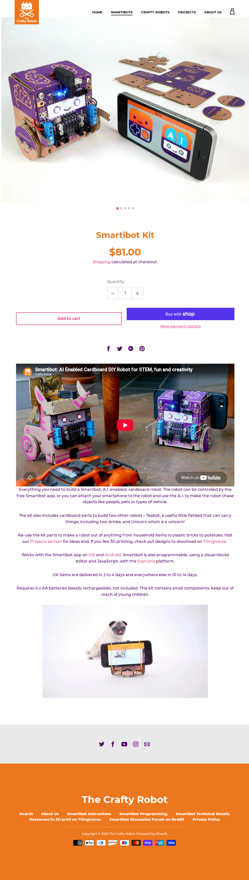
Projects (187, 12)
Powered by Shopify (152, 834)
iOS (92, 555)
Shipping (101, 262)
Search (26, 813)
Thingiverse (214, 541)
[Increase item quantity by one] (137, 293)
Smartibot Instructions (89, 813)
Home (97, 12)
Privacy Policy (206, 819)
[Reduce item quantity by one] (113, 293)
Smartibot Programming (143, 813)
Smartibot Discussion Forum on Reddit (146, 819)
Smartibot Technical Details (203, 813)
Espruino (146, 561)
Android (113, 555)
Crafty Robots (155, 12)
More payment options (180, 326)
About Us (213, 12)
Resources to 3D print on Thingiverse (65, 819)
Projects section (46, 541)
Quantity (115, 281)
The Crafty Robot (125, 799)
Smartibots (122, 12)
